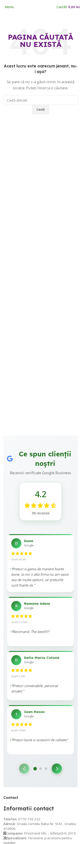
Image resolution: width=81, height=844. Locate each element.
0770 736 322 (29, 819)
